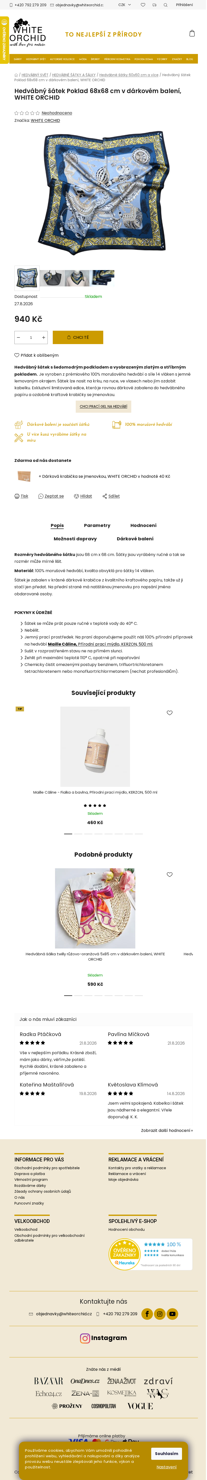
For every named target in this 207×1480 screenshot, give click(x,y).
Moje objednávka (123, 1179)
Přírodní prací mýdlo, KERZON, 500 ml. (115, 644)
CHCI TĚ (81, 337)
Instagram (109, 1337)
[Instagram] (160, 1314)
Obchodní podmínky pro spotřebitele (47, 1167)
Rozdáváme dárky (30, 1185)
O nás (19, 1197)
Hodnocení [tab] (144, 525)
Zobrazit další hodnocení (165, 1130)
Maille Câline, (63, 644)
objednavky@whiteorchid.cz (80, 5)
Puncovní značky (29, 1203)
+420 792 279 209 (30, 5)
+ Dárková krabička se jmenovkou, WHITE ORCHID (104, 476)
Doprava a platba (29, 1173)
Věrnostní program (31, 1179)
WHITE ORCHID (45, 120)
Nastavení (167, 1467)
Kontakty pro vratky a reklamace (137, 1168)
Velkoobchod (25, 1229)
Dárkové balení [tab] (135, 539)
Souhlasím (166, 1454)
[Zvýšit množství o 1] (43, 337)
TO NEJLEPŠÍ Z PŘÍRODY (103, 34)
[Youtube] (172, 1314)
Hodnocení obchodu (127, 1229)
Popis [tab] (57, 525)
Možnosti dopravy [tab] (75, 539)
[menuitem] (18, 59)
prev (18, 772)
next (189, 772)
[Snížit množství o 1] (18, 337)
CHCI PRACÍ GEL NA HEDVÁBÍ (103, 406)
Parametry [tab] (97, 525)
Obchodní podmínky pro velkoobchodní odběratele (49, 1238)
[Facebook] (147, 1314)
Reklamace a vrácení (127, 1173)
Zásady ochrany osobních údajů (42, 1191)
